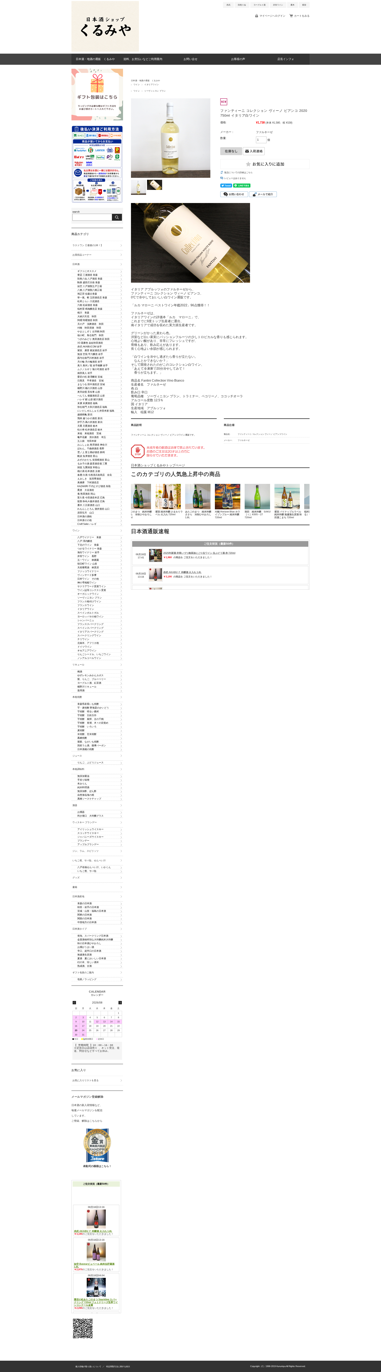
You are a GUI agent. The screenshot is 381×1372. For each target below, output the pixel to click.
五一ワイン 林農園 (88, 560)
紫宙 (304, 5)
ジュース (77, 755)
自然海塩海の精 (85, 795)
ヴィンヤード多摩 (86, 575)
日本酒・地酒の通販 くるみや (95, 59)
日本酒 (76, 264)
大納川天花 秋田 (86, 316)
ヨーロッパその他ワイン (90, 616)
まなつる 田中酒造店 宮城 (91, 384)
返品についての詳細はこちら (238, 172)
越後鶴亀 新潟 (84, 414)
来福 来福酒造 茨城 (89, 433)
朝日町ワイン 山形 (87, 563)
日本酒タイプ (79, 928)
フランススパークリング (90, 624)
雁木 (292, 5)
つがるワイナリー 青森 (89, 548)
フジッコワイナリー (88, 571)
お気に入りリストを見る (85, 1080)
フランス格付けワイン (89, 601)
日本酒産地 (78, 896)
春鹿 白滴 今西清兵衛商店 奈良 (94, 475)
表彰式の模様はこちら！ (97, 1166)
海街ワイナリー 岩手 (88, 552)
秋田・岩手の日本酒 (88, 907)
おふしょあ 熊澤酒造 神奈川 (92, 444)
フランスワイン (85, 605)
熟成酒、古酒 (84, 966)
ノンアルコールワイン (89, 658)
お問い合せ (190, 59)
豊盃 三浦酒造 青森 (87, 275)
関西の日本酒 (84, 918)
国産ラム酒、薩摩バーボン (91, 745)
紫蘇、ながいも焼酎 (88, 741)
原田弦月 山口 (85, 512)
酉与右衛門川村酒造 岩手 (90, 358)
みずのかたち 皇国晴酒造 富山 (93, 459)
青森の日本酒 (84, 903)
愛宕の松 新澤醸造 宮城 (89, 376)
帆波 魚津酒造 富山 (87, 456)
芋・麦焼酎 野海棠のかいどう (93, 707)
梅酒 (79, 671)
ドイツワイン (84, 646)
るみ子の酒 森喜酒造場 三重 (92, 463)
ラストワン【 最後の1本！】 (87, 245)
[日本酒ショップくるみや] (105, 50)
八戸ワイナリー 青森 (89, 537)
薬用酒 (81, 690)
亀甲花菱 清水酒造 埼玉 (91, 437)
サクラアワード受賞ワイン (91, 586)
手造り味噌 (83, 779)
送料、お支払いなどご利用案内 (142, 59)
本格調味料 (78, 769)
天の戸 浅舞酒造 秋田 (90, 324)
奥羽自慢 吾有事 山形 (88, 392)
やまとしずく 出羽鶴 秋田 (91, 331)
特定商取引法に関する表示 (118, 1366)
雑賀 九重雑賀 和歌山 (88, 467)
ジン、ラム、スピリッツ (85, 851)
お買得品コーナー (81, 254)
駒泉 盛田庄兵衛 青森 (88, 282)
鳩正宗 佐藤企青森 (87, 293)
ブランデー (83, 840)
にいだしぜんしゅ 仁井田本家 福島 (95, 410)
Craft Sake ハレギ (86, 524)
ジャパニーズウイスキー (90, 836)
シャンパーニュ (85, 620)
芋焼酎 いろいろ (86, 726)
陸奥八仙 (242, 5)
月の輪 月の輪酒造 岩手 (89, 361)
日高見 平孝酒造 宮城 (90, 380)
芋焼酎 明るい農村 (88, 711)
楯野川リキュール (86, 686)
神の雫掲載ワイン (86, 582)
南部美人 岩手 (84, 373)
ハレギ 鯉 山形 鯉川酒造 (90, 399)
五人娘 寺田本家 (86, 441)
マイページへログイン (272, 15)
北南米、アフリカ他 (88, 643)
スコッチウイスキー (88, 833)
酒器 (74, 805)
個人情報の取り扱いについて (88, 1366)
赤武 (228, 5)
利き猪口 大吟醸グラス (90, 815)
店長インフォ (285, 59)
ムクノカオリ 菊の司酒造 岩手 (93, 369)
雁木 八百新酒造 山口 (88, 505)
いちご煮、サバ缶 (86, 871)
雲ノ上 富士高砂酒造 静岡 (91, 452)
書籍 (74, 887)
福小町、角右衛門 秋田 (90, 335)
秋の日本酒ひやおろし (89, 943)
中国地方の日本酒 (86, 922)
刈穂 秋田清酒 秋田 (89, 327)
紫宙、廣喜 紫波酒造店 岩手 (92, 350)
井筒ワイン (278, 5)
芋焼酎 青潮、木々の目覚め (92, 722)
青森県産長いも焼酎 (88, 704)
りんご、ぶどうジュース (90, 762)
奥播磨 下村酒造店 (88, 482)
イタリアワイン (151, 84)
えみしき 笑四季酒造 (89, 478)
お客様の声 (238, 59)
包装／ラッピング (86, 979)
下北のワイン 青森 (88, 544)
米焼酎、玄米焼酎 (86, 734)
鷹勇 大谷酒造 (85, 490)
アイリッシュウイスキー (90, 829)
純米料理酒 (83, 787)
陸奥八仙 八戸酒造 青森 (89, 278)
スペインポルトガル (88, 612)
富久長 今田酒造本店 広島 (91, 497)
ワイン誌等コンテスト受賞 (91, 590)
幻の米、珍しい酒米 (88, 962)
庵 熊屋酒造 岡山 (86, 493)
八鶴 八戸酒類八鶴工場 (89, 290)
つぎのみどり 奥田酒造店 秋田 (93, 339)
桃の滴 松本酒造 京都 (88, 471)
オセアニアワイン (86, 650)
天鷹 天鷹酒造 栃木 (87, 425)
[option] (146, 502)
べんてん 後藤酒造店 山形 (91, 395)
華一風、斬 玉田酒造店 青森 (92, 297)
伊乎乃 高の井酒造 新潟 (89, 422)
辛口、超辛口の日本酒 (89, 950)
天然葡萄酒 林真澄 (88, 567)
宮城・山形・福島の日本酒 (91, 911)
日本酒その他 (84, 520)
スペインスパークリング (90, 628)
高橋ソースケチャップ (89, 798)
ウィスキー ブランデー (84, 822)
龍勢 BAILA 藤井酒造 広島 (91, 501)
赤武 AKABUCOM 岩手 (89, 346)
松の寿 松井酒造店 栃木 (89, 429)
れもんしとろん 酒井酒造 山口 (93, 509)
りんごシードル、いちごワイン (94, 654)
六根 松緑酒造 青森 (87, 305)
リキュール (78, 664)
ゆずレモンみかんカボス (90, 675)
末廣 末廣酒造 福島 (87, 403)
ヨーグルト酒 (260, 5)
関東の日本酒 (84, 914)
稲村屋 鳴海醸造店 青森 (89, 308)
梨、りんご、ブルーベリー (91, 679)
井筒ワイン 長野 (86, 556)
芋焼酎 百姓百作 (86, 715)
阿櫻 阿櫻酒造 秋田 (87, 320)
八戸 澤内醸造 (84, 541)
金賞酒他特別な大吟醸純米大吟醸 (95, 939)
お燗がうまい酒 (85, 947)
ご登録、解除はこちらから (86, 1120)
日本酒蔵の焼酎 (85, 749)
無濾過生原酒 (84, 954)
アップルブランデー (88, 844)
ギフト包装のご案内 (83, 972)
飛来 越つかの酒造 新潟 (89, 418)
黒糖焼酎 (82, 738)
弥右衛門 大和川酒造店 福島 (92, 407)
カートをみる (302, 15)
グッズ (76, 877)
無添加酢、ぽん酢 (86, 791)
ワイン (137, 84)
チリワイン (83, 639)
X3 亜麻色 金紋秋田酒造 (90, 342)
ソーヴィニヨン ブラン (155, 91)
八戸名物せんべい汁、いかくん (94, 867)
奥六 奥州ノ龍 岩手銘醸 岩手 (92, 365)
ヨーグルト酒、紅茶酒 (89, 683)
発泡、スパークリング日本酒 (92, 935)
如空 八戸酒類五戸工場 (89, 286)
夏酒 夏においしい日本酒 (91, 958)
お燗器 (81, 812)
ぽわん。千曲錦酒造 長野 (90, 448)
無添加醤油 (83, 776)
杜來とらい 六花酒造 (88, 301)
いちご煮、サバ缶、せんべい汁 (89, 860)
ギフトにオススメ (86, 271)
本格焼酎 (77, 697)
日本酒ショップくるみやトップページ (158, 465)
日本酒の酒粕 (84, 516)
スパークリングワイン (89, 635)
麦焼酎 (81, 730)
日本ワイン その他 (88, 578)
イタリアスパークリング (90, 631)
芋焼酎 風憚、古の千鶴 (90, 719)
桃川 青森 (83, 312)
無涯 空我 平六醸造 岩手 (90, 354)
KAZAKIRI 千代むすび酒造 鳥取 (94, 486)
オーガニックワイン (88, 594)
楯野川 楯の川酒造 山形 (89, 388)
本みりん (82, 783)
